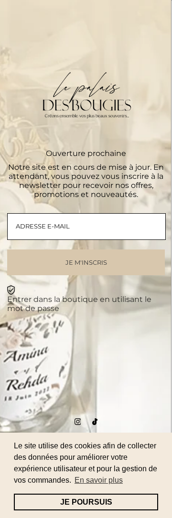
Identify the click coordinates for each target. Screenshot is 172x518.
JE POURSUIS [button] (86, 502)
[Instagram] (78, 422)
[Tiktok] (94, 422)
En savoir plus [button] (99, 480)
